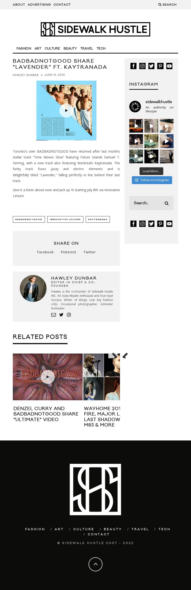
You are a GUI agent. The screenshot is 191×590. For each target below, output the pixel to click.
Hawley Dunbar (26, 75)
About (19, 5)
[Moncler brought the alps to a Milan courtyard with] (151, 141)
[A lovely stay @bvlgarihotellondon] (136, 126)
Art (38, 48)
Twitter (89, 252)
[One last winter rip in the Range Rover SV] (136, 156)
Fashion (24, 48)
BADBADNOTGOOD (28, 219)
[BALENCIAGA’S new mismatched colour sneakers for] (151, 156)
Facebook (45, 252)
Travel (86, 48)
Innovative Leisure (65, 219)
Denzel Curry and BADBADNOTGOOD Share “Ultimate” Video (46, 414)
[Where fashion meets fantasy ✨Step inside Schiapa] (151, 126)
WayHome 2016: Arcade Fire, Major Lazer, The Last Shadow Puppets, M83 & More (116, 417)
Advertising (39, 5)
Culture (52, 48)
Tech (101, 48)
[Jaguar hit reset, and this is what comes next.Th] (167, 156)
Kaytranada (97, 219)
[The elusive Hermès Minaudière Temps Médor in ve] (167, 141)
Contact (62, 5)
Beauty (70, 48)
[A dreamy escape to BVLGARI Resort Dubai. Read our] (167, 126)
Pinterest (68, 252)
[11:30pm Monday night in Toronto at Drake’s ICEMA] (136, 141)
